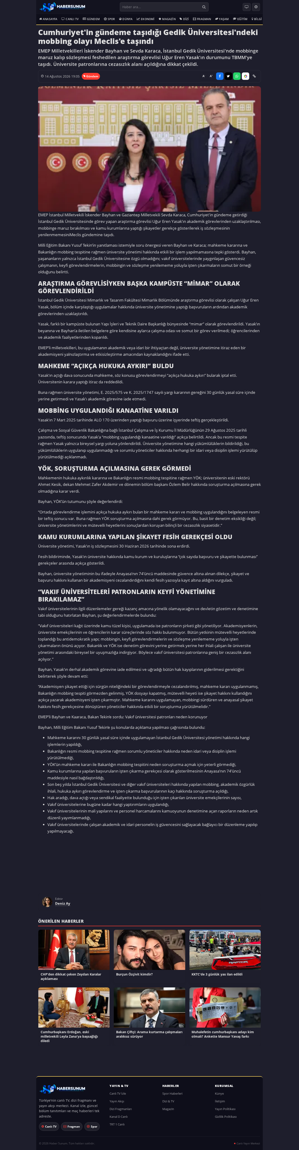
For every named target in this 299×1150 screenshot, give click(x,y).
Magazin (168, 19)
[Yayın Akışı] (256, 7)
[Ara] (203, 7)
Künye (219, 1096)
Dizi (186, 19)
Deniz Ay (62, 905)
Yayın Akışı (117, 1103)
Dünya (127, 19)
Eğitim (242, 19)
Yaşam (224, 19)
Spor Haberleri (172, 1096)
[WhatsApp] (237, 76)
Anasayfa (50, 19)
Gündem (93, 19)
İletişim (220, 1103)
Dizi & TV (168, 1103)
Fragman (204, 19)
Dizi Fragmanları (121, 1111)
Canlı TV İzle (118, 1096)
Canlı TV (72, 19)
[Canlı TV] (247, 7)
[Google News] (245, 76)
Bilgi (258, 19)
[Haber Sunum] (62, 7)
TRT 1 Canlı (117, 1127)
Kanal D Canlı (119, 1119)
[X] (228, 76)
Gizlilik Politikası (226, 1119)
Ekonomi (147, 19)
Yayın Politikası (225, 1111)
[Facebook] (220, 76)
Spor (111, 19)
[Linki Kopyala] (254, 76)
